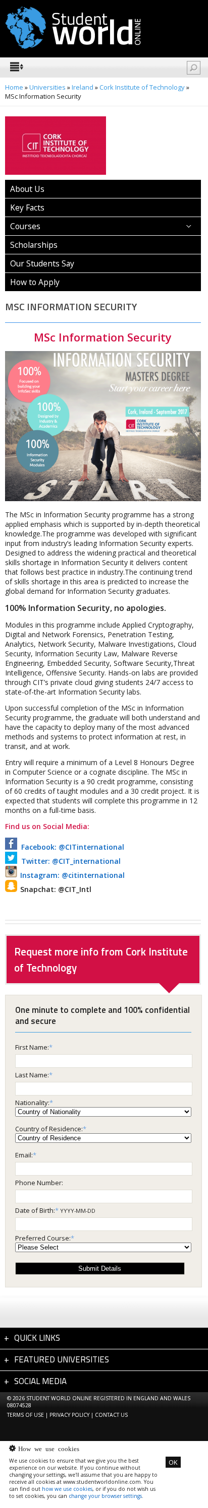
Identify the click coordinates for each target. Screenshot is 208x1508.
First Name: (32, 1047)
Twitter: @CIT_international (69, 861)
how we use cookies (67, 1488)
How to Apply (35, 282)
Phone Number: (39, 1182)
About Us (27, 188)
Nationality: (32, 1102)
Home (14, 87)
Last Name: (32, 1074)
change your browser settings (105, 1495)
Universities (47, 87)
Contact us (111, 1414)
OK (173, 1462)
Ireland (82, 87)
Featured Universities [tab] (61, 1359)
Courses (25, 226)
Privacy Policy (69, 1414)
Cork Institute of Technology (142, 87)
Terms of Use (25, 1414)
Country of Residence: (49, 1128)
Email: (24, 1154)
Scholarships (34, 244)
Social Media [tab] (40, 1381)
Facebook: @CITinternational (70, 847)
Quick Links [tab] (37, 1337)
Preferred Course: (43, 1238)
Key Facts (27, 207)
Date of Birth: (35, 1210)
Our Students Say (42, 263)
